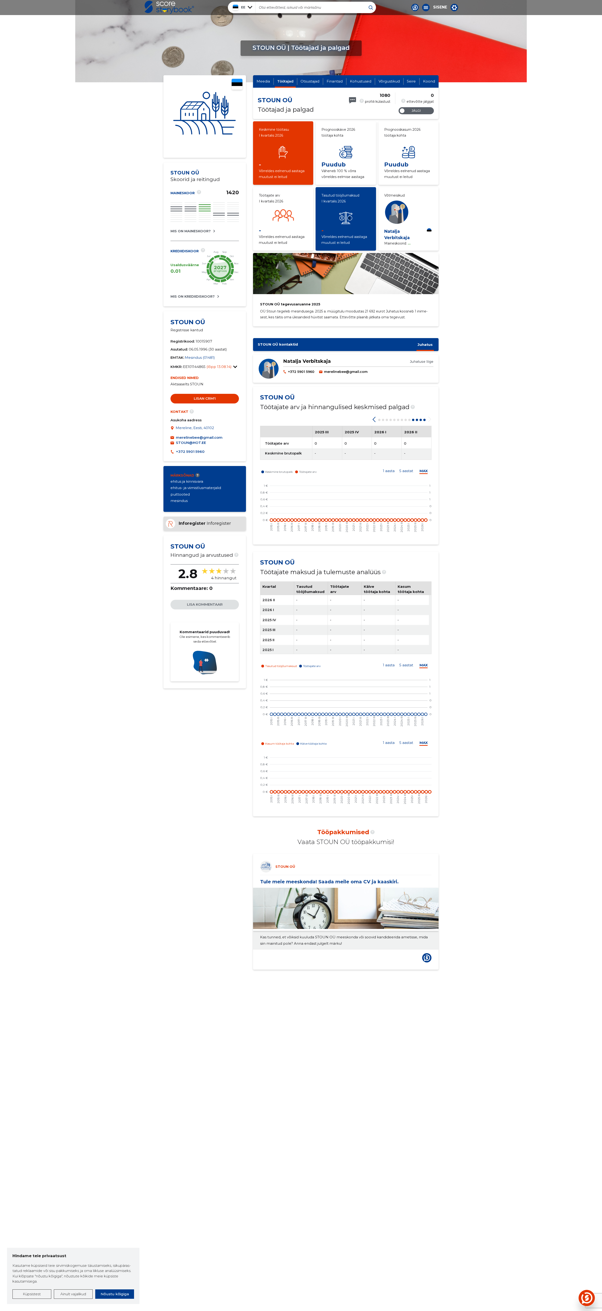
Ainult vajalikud (73, 1294)
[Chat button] (415, 7)
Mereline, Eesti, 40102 (195, 428)
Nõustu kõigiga (115, 1294)
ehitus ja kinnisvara (186, 481)
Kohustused (360, 81)
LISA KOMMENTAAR (205, 604)
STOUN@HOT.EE (191, 442)
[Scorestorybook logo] (169, 7)
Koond (429, 81)
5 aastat (406, 471)
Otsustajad (310, 81)
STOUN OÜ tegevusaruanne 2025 (290, 304)
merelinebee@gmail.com (199, 437)
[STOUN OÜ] (204, 116)
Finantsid (335, 81)
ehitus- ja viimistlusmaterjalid (195, 488)
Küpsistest (32, 1294)
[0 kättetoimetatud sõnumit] (352, 100)
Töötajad (285, 81)
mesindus (179, 500)
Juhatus (425, 344)
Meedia (263, 81)
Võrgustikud (389, 81)
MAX (424, 471)
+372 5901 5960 (190, 451)
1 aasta (389, 471)
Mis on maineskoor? (190, 231)
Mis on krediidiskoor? (192, 296)
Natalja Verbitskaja (307, 361)
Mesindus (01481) (200, 357)
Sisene (440, 7)
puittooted (180, 494)
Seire (411, 81)
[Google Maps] (173, 428)
